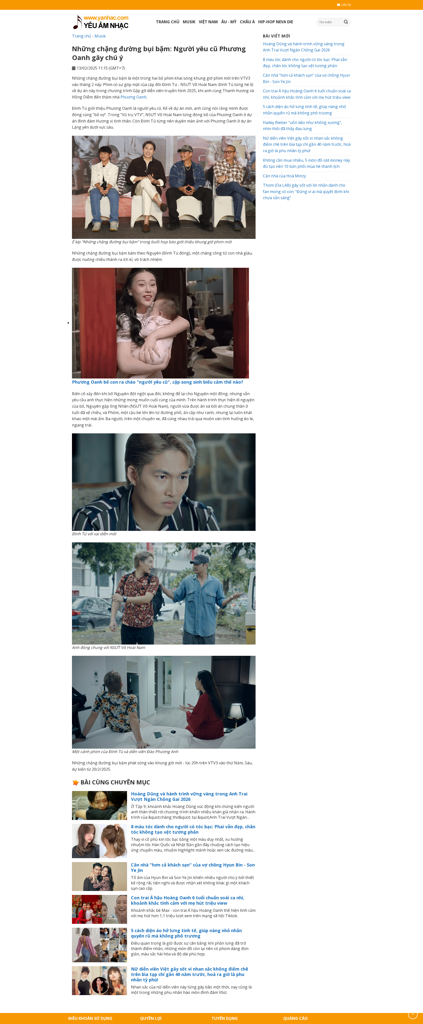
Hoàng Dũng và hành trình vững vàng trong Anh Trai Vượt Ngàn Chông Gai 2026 (189, 796)
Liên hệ (346, 5)
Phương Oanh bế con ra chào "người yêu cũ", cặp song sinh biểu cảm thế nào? (157, 382)
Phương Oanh (133, 97)
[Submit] (346, 22)
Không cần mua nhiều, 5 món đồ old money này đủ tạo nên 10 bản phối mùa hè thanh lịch (306, 163)
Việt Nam (208, 21)
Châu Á (247, 21)
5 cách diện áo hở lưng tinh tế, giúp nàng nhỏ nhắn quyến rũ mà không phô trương (186, 933)
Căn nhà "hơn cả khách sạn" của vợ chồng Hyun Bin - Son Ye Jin (193, 867)
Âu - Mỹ (228, 21)
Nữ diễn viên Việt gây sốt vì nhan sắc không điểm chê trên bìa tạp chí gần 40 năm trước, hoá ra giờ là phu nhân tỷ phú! (189, 974)
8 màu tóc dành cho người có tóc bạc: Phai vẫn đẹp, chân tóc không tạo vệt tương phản (193, 829)
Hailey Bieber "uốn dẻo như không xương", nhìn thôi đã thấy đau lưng (302, 126)
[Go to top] (413, 1014)
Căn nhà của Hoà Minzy (284, 176)
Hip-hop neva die (275, 21)
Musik (189, 21)
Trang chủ (167, 21)
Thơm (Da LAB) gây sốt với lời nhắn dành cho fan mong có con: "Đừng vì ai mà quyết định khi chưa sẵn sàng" (306, 191)
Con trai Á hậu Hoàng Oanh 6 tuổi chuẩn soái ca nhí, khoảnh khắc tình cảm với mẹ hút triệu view (187, 900)
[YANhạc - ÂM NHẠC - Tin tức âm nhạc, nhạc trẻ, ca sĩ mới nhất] (110, 22)
